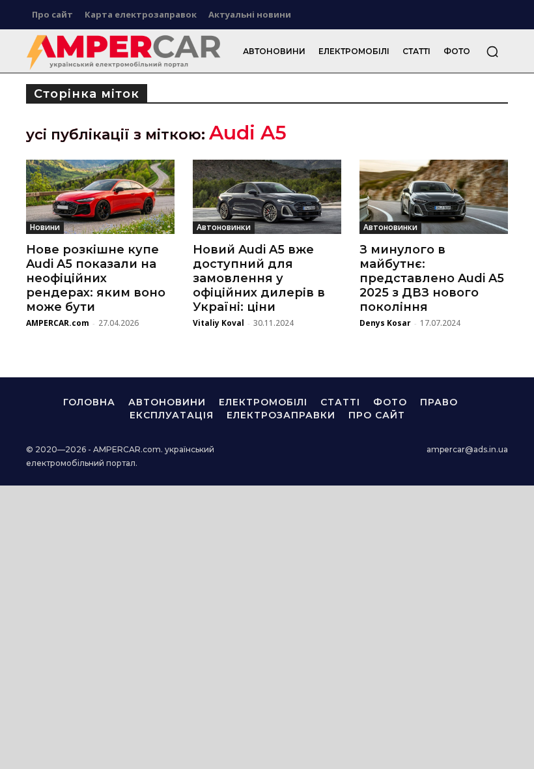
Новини (45, 227)
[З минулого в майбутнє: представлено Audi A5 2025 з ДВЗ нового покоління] (433, 197)
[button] (492, 51)
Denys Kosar (385, 322)
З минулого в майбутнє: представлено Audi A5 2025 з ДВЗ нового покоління (431, 278)
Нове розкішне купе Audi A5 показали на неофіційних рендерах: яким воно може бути (95, 278)
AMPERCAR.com (57, 322)
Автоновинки (224, 227)
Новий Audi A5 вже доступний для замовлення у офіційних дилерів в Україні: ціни (259, 278)
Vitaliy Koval (218, 322)
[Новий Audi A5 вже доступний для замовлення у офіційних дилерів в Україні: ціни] (267, 197)
